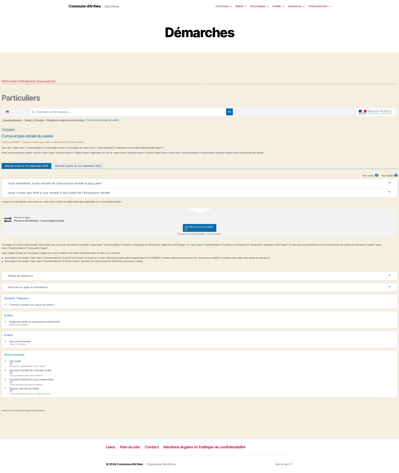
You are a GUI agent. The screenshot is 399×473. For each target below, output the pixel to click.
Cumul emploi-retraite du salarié (102, 120)
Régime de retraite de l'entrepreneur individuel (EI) (34, 321)
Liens (110, 447)
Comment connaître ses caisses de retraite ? (32, 304)
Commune (222, 6)
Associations (46, 81)
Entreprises (27, 81)
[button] (199, 183)
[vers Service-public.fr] (375, 112)
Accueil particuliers (12, 120)
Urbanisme (295, 6)
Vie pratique (257, 6)
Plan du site (130, 447)
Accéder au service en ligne (199, 226)
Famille (276, 6)
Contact (152, 447)
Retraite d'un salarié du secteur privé (65, 120)
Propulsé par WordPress (161, 464)
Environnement (317, 6)
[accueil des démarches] (7, 110)
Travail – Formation (34, 120)
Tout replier (368, 175)
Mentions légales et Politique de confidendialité (204, 447)
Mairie (239, 6)
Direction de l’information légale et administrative (24, 411)
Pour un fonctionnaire (20, 341)
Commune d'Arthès (85, 6)
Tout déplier (387, 175)
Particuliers (10, 81)
